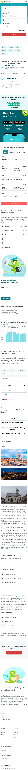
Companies (3, 752)
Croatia (20, 506)
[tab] (6, 17)
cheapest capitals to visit (11, 512)
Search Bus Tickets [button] (14, 652)
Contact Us (3, 750)
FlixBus (3, 370)
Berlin (16, 548)
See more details (5, 316)
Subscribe (6, 298)
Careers (16, 740)
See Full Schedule (14, 203)
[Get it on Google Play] (19, 122)
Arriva (17, 596)
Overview (11, 47)
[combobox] (14, 20)
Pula (12, 599)
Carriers (4, 50)
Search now (24, 635)
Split (7, 548)
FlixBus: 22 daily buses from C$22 (9, 309)
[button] (26, 1)
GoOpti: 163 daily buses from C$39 (9, 310)
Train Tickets (4, 734)
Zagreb (3, 717)
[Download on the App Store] (8, 122)
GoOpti (3, 373)
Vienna (10, 548)
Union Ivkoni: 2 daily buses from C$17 (9, 313)
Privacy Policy (4, 758)
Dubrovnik (3, 548)
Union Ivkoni (5, 378)
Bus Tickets (3, 713)
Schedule (4, 47)
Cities (17, 50)
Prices (17, 47)
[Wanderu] (5, 2)
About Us (16, 732)
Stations (4, 53)
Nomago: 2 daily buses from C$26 (9, 312)
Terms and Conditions (6, 755)
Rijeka (17, 599)
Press (15, 737)
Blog (15, 734)
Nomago (4, 375)
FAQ (11, 50)
